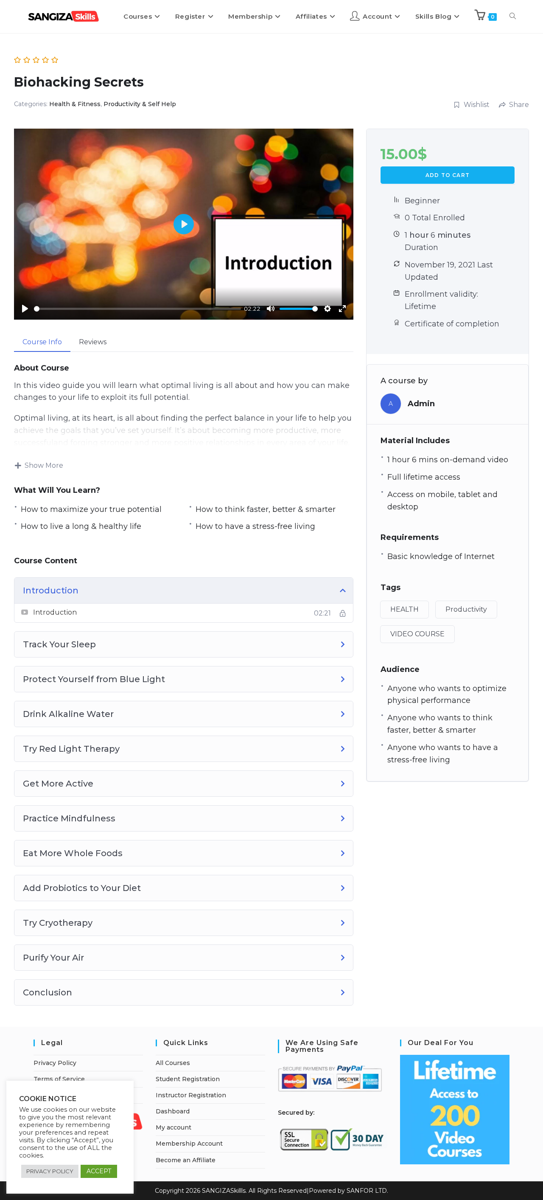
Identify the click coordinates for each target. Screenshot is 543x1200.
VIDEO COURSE (417, 634)
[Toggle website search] (512, 16)
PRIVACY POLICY (49, 1171)
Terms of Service (59, 1079)
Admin (421, 403)
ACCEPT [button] (99, 1171)
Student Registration (188, 1079)
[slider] (137, 309)
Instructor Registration (191, 1095)
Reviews (92, 342)
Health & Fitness (75, 104)
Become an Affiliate (186, 1160)
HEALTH (404, 609)
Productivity (466, 609)
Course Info (42, 342)
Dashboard (173, 1111)
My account (173, 1127)
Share (519, 105)
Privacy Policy (55, 1063)
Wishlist (477, 105)
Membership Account (189, 1143)
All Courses (173, 1063)
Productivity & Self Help (140, 104)
